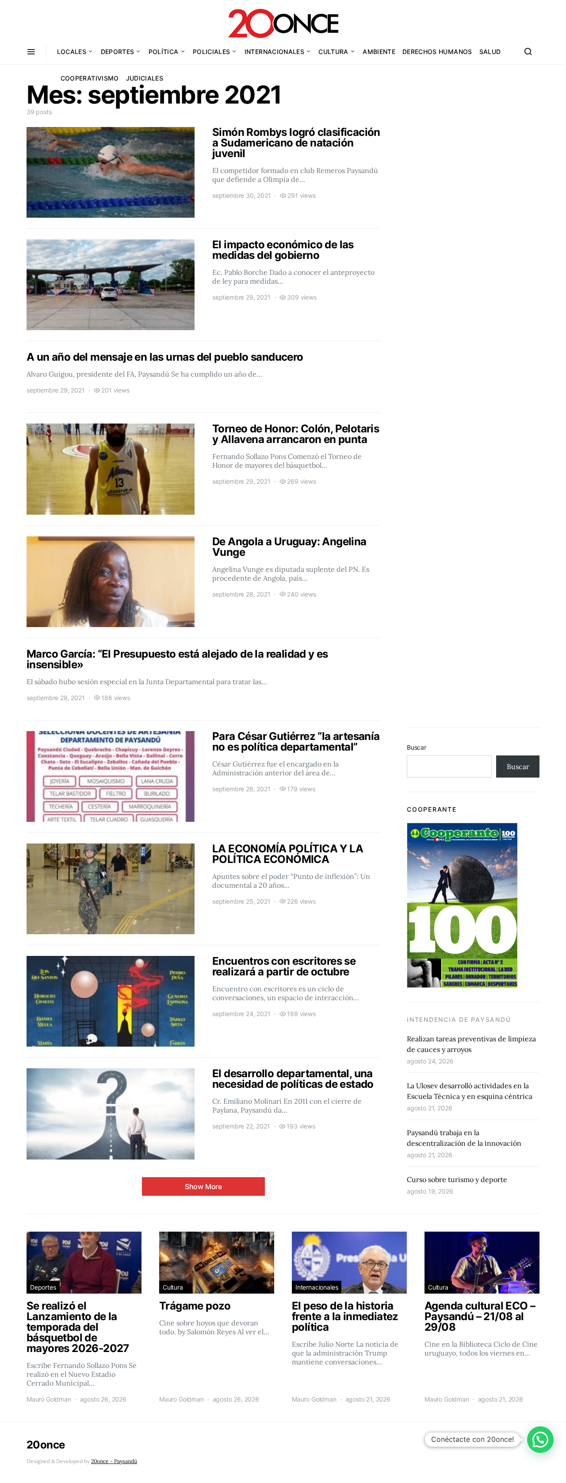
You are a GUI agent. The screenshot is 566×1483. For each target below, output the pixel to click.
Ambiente (379, 51)
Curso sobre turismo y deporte (457, 1179)
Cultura (333, 51)
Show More (203, 1186)
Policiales (211, 51)
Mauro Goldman (49, 1399)
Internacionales (274, 51)
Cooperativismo (90, 78)
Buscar (416, 747)
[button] (540, 1439)
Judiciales (145, 78)
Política (164, 51)
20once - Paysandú (114, 1461)
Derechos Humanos (437, 51)
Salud (490, 51)
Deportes (117, 51)
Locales (71, 51)
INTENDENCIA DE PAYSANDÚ (459, 1019)
